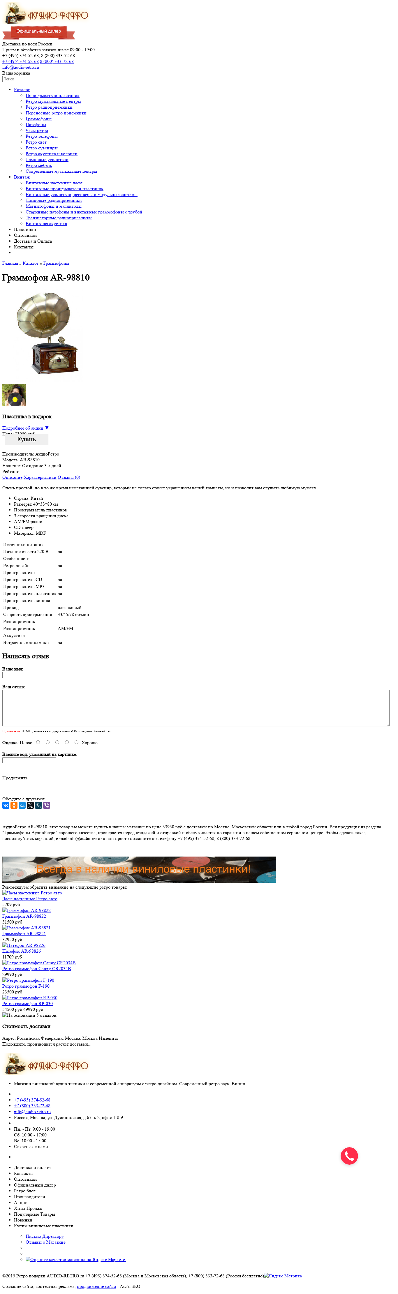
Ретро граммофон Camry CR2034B (36, 968)
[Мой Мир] (22, 805)
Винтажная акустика (46, 223)
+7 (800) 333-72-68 (32, 1105)
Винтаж (22, 177)
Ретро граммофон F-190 (26, 986)
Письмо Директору (45, 1236)
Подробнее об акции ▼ (25, 428)
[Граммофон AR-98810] (48, 380)
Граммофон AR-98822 (24, 916)
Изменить (108, 1038)
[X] (30, 805)
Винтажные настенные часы (54, 183)
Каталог (22, 89)
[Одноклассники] (13, 805)
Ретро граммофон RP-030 (27, 1003)
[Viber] (46, 805)
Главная (10, 263)
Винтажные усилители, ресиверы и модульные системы (82, 194)
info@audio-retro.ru (20, 67)
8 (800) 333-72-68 (57, 61)
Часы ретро (37, 130)
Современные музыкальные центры (61, 171)
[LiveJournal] (38, 805)
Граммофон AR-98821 (24, 933)
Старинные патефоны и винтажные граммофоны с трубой (84, 212)
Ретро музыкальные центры (53, 101)
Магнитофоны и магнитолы (54, 206)
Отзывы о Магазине (46, 1242)
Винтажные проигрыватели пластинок (64, 188)
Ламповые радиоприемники (54, 200)
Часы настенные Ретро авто (29, 898)
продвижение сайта (96, 1286)
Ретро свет (36, 142)
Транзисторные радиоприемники (59, 217)
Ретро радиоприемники (49, 107)
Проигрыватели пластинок (53, 95)
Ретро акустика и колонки (52, 153)
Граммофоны (39, 118)
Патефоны (36, 124)
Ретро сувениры (42, 148)
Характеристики (40, 477)
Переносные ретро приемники (56, 113)
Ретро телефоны (42, 136)
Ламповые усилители (47, 159)
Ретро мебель (39, 165)
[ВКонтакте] (5, 805)
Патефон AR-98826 (21, 951)
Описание (12, 477)
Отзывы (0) (69, 477)
